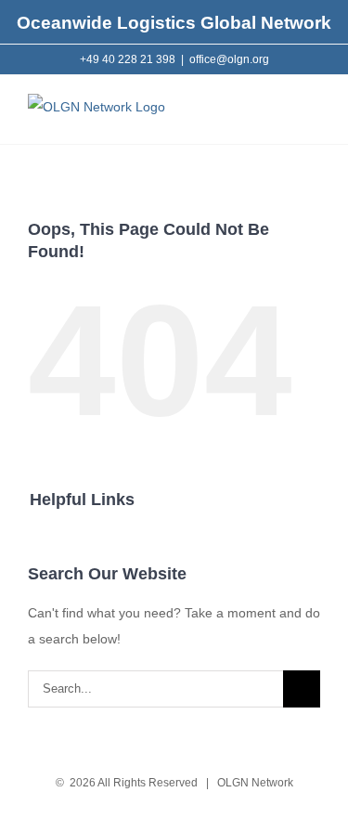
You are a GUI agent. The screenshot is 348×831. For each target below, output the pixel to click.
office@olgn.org (229, 59)
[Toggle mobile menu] (312, 115)
